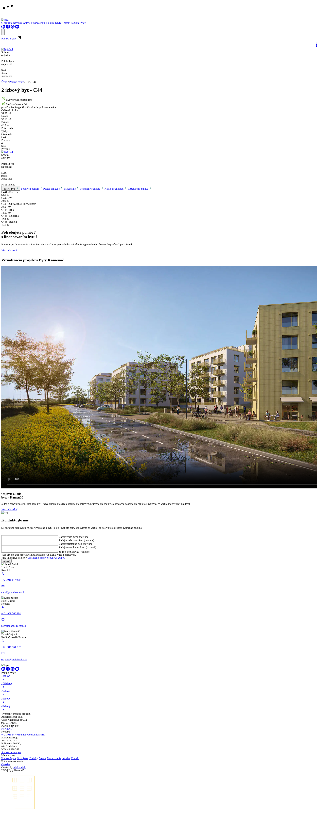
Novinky (17, 22)
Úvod (4, 82)
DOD (58, 22)
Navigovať (7, 728)
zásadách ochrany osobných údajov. (47, 557)
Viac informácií (9, 250)
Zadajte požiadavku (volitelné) (74, 551)
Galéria (27, 22)
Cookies (5, 764)
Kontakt (66, 22)
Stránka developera (11, 752)
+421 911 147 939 (10, 734)
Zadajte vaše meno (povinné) (74, 536)
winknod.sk (19, 767)
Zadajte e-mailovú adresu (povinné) (77, 547)
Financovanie (38, 22)
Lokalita (50, 22)
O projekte (6, 22)
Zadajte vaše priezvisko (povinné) (76, 540)
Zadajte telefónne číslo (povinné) (76, 543)
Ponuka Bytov (78, 22)
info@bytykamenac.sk (33, 734)
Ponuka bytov (16, 82)
